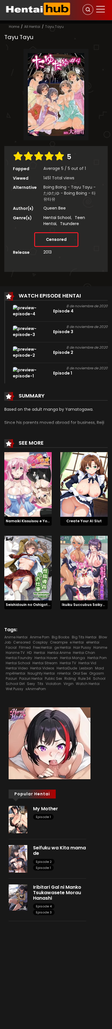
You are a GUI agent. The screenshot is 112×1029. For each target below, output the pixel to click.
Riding (70, 678)
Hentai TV (68, 663)
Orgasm (96, 673)
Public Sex (53, 678)
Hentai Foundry (19, 657)
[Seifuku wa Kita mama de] (18, 858)
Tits (40, 683)
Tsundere (69, 223)
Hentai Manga (72, 657)
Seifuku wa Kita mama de (59, 850)
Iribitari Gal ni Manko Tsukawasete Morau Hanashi (57, 892)
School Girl (15, 683)
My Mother (45, 808)
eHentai (92, 642)
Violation (53, 683)
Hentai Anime (59, 652)
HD (29, 652)
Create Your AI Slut (84, 521)
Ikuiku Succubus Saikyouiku (87, 604)
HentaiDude (67, 668)
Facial (11, 647)
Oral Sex (80, 673)
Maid (99, 668)
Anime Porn (39, 637)
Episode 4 (44, 906)
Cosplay (40, 642)
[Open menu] (100, 9)
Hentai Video (17, 668)
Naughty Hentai (41, 673)
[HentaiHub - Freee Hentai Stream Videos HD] (37, 8)
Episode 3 (44, 912)
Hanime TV (15, 652)
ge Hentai (62, 647)
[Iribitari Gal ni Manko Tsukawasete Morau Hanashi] (18, 897)
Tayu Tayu (54, 26)
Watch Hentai (88, 683)
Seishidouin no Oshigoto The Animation (42, 604)
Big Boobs (60, 637)
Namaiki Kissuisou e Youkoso (32, 521)
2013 (47, 252)
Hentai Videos (42, 668)
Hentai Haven (46, 657)
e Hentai (77, 642)
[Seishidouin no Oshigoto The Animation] (28, 568)
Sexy (31, 683)
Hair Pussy (82, 647)
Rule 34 (84, 678)
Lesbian (86, 668)
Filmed (25, 647)
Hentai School (57, 217)
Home (14, 26)
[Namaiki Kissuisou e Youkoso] (28, 484)
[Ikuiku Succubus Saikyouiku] (84, 568)
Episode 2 (44, 861)
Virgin (68, 683)
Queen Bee (54, 208)
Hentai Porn (97, 657)
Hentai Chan (84, 652)
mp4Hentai (15, 673)
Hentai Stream (44, 663)
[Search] (87, 9)
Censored (56, 239)
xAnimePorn (36, 688)
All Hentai (32, 26)
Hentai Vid (87, 663)
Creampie (58, 642)
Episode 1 (43, 817)
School (99, 678)
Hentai (39, 652)
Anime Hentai (16, 637)
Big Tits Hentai (84, 637)
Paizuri (11, 678)
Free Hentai (42, 647)
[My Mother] (18, 819)
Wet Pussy (14, 688)
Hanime (100, 647)
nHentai (64, 673)
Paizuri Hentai (31, 678)
